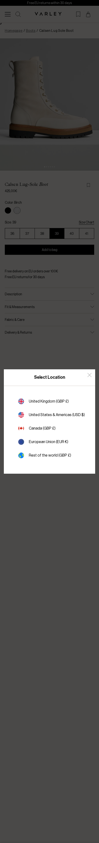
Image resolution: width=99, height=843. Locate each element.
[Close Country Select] (89, 375)
